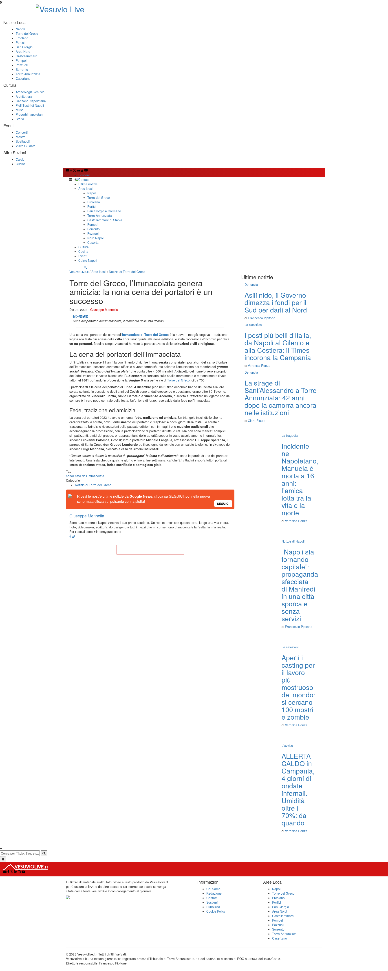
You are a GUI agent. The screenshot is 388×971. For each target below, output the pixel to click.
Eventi (82, 256)
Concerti (22, 132)
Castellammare (26, 56)
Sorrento (22, 69)
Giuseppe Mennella (104, 309)
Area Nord (23, 51)
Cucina (21, 164)
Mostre (21, 137)
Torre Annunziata (28, 74)
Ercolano (22, 38)
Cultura (83, 247)
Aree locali (85, 188)
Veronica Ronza (259, 365)
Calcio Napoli (87, 260)
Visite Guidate (25, 146)
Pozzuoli (22, 65)
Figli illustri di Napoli (30, 105)
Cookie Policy (215, 911)
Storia (20, 119)
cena (69, 476)
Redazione (214, 893)
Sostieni (84, 175)
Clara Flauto (256, 420)
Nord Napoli (95, 238)
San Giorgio (24, 47)
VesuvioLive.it (79, 271)
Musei (20, 110)
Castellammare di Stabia (104, 220)
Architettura (24, 96)
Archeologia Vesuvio (30, 92)
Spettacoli (23, 141)
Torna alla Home (150, 550)
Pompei (21, 60)
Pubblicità (213, 906)
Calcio (20, 159)
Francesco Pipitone (261, 318)
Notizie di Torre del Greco (127, 271)
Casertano (23, 78)
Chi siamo (213, 889)
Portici (20, 42)
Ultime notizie (87, 184)
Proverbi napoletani (29, 114)
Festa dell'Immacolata (88, 476)
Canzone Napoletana (31, 101)
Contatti (83, 179)
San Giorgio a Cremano (104, 211)
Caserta (93, 242)
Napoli (20, 29)
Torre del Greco (27, 33)
